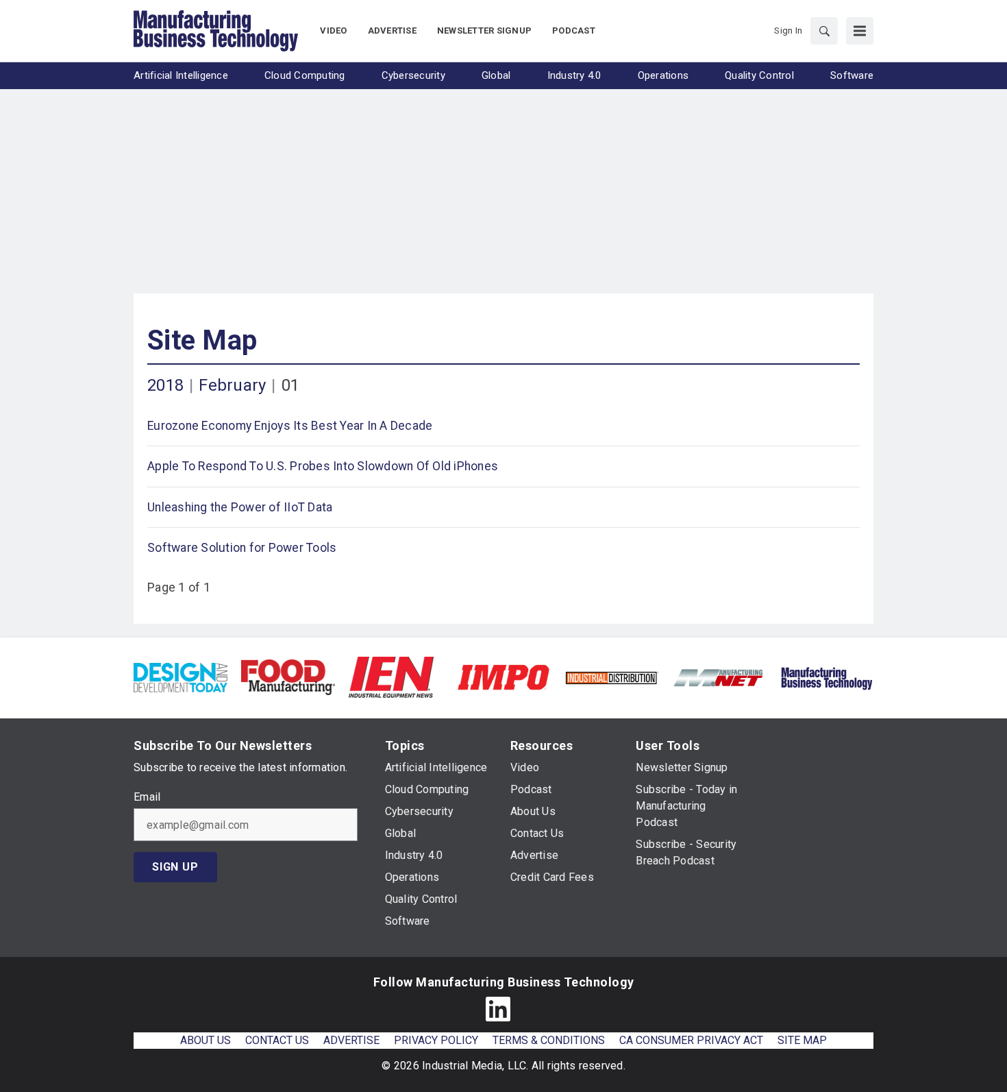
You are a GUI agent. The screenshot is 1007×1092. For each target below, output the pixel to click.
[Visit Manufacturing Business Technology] (826, 676)
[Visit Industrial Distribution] (611, 676)
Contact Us (277, 1040)
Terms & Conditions (549, 1040)
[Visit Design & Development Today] (180, 676)
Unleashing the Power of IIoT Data (239, 507)
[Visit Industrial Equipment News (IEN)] (391, 676)
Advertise (351, 1040)
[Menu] (859, 31)
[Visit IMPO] (503, 676)
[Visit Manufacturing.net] (719, 676)
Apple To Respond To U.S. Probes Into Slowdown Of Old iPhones (322, 466)
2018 (165, 385)
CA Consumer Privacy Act (691, 1040)
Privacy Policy (436, 1040)
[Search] (824, 31)
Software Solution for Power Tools (241, 548)
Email (147, 797)
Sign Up (175, 866)
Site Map (202, 340)
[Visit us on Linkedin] (498, 1009)
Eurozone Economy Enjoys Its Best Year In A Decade (289, 426)
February (232, 385)
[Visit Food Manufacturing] (288, 676)
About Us (205, 1040)
